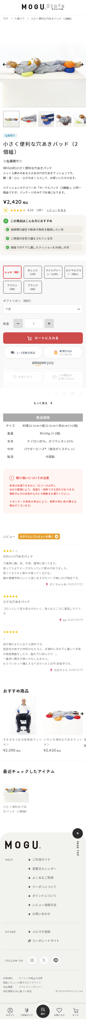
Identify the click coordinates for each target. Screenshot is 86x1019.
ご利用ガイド (26, 1015)
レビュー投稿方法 (44, 905)
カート (75, 1015)
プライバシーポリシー (30, 986)
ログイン (10, 1015)
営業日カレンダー (44, 868)
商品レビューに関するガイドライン (22, 982)
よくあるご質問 (42, 877)
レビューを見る (56, 210)
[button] (4, 64)
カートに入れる (47, 338)
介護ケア (19, 18)
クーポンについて (44, 887)
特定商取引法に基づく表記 (17, 991)
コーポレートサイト (45, 940)
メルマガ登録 (41, 932)
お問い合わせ (41, 914)
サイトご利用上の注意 (30, 978)
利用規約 (8, 978)
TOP (5, 18)
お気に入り (59, 1015)
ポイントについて (44, 896)
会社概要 (8, 986)
